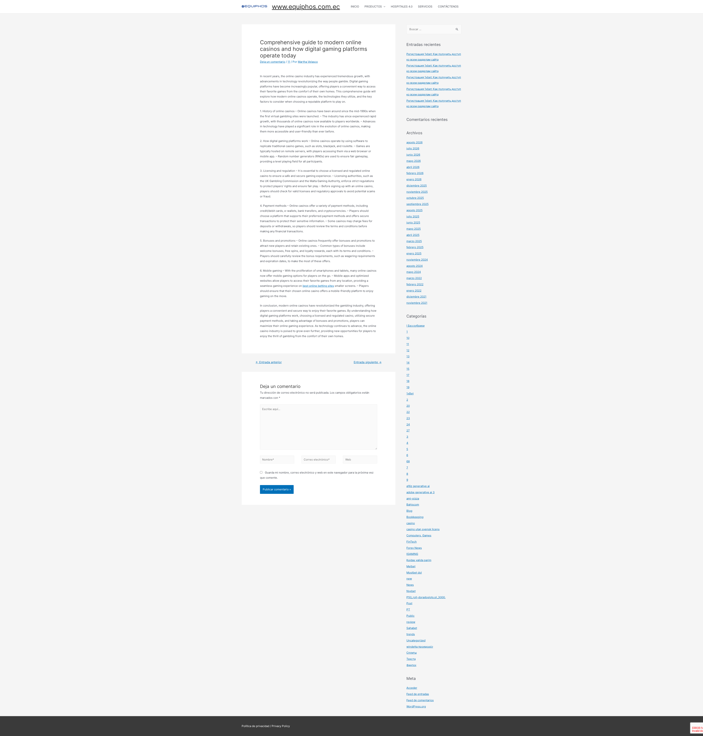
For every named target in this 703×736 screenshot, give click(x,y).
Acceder (411, 688)
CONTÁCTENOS (448, 6)
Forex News (414, 548)
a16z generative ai (418, 486)
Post (409, 603)
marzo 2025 (414, 241)
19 (407, 387)
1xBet (410, 393)
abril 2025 (412, 235)
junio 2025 (413, 222)
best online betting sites (318, 286)
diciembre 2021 (416, 296)
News (410, 585)
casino (410, 523)
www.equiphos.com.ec (306, 6)
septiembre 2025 (417, 204)
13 (408, 356)
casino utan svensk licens (423, 529)
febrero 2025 (414, 247)
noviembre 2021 (416, 303)
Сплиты (411, 652)
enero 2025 (413, 253)
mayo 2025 (413, 228)
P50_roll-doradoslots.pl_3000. (426, 597)
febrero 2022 (414, 284)
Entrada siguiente (368, 362)
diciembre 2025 (416, 185)
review (410, 622)
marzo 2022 (414, 278)
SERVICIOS (425, 6)
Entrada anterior (269, 362)
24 (408, 424)
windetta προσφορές (419, 646)
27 (408, 430)
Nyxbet (411, 591)
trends (410, 634)
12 (407, 350)
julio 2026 (412, 148)
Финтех (411, 665)
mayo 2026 (413, 161)
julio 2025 (412, 216)
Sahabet (411, 628)
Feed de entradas (417, 694)
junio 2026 (413, 154)
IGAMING (412, 554)
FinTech (411, 541)
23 (408, 418)
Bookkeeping (414, 517)
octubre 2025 (415, 198)
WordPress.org (416, 706)
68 (408, 461)
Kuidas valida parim (418, 560)
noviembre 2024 (417, 259)
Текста (411, 659)
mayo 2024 (413, 272)
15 (407, 369)
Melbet (410, 566)
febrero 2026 (414, 173)
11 (289, 61)
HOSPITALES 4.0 (401, 6)
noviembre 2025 (417, 192)
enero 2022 (413, 290)
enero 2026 (413, 179)
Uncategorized (415, 640)
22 (408, 412)
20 (408, 406)
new (409, 578)
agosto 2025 (414, 210)
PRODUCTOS (373, 6)
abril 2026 (412, 167)
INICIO (355, 6)
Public (410, 615)
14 (408, 362)
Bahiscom (412, 504)
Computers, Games (418, 535)
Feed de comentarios (420, 700)
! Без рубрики (415, 325)
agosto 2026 (414, 142)
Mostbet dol (414, 572)
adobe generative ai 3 (420, 492)
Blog (409, 510)
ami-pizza (412, 498)
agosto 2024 (414, 266)
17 (407, 375)
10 (407, 338)
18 (407, 381)
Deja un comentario (272, 61)
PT (408, 609)
